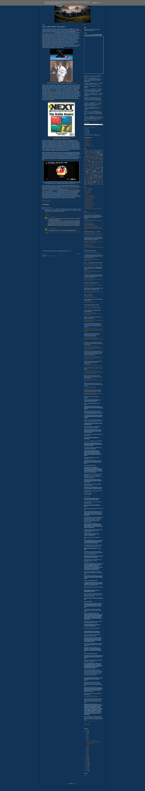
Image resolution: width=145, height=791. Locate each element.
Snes (102, 177)
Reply (46, 212)
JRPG (101, 161)
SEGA (89, 177)
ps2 (101, 169)
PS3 (85, 171)
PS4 (85, 172)
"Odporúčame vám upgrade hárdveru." (91, 696)
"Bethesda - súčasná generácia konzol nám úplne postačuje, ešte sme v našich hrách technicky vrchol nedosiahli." (93, 330)
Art (95, 151)
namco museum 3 (86, 166)
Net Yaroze (94, 167)
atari (46, 201)
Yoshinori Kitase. (87, 496)
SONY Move (101, 178)
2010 (86, 767)
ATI (87, 152)
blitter (96, 83)
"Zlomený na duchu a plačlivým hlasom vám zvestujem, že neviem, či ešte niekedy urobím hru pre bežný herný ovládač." (93, 357)
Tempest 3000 (76, 189)
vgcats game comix (88, 207)
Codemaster (95, 153)
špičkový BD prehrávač (92, 475)
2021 (86, 731)
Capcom (100, 152)
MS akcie (86, 141)
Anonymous (90, 111)
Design (97, 155)
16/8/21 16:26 (53, 217)
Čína (88, 153)
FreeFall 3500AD (45, 190)
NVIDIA (85, 168)
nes (91, 167)
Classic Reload (87, 191)
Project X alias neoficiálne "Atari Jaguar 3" (93, 742)
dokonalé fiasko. (91, 458)
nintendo (99, 167)
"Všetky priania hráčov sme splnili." (90, 387)
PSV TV (96, 174)
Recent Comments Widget (92, 120)
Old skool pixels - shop (89, 195)
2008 (86, 770)
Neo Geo (98, 166)
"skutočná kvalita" (87, 150)
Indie (97, 161)
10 (86, 736)
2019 (86, 758)
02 (86, 753)
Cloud (91, 153)
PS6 (101, 173)
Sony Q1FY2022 (88, 143)
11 (86, 734)
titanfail (98, 180)
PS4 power (95, 172)
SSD (97, 179)
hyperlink (69, 250)
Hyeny (90, 161)
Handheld (86, 160)
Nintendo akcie (87, 140)
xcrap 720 (101, 183)
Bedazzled (55, 191)
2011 (86, 766)
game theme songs (88, 200)
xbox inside (96, 183)
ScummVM (85, 177)
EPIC (85, 157)
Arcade (92, 151)
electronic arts (95, 156)
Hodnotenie (86, 161)
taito (95, 180)
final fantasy (93, 157)
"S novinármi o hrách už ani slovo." (90, 212)
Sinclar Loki (53, 89)
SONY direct (95, 178)
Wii (90, 183)
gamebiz (93, 158)
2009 (86, 769)
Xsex (93, 184)
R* (102, 174)
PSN (85, 174)
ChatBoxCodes (86, 34)
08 (86, 739)
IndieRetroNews (88, 192)
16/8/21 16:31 (53, 228)
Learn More (94, 2)
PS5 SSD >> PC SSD (90, 743)
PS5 (100, 172)
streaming (85, 180)
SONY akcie (87, 139)
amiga (85, 151)
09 (86, 737)
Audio (90, 152)
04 (86, 750)
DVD (85, 156)
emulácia (100, 156)
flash (98, 157)
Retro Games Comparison (90, 197)
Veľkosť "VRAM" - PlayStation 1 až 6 (92, 740)
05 (86, 748)
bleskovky (95, 152)
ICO (94, 161)
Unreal (101, 180)
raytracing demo (65, 187)
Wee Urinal (86, 183)
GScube (96, 159)
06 (86, 747)
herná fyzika (92, 160)
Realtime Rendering (88, 199)
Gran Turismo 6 (91, 159)
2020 (86, 756)
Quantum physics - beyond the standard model (93, 208)
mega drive (99, 162)
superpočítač (91, 180)
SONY (89, 178)
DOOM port (55, 190)
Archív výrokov (87, 724)
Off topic (89, 168)
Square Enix (93, 179)
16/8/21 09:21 (49, 207)
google (99, 158)
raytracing (87, 175)
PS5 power (96, 173)
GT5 (100, 159)
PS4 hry (89, 172)
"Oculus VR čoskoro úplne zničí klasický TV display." (93, 264)
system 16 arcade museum (90, 196)
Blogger (74, 783)
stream (101, 179)
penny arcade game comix (90, 204)
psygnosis (99, 174)
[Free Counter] (86, 777)
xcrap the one (88, 184)
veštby (91, 182)
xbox (93, 183)
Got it (99, 2)
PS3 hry (90, 171)
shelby (93, 177)
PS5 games (91, 173)
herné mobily (99, 160)
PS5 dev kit (85, 173)
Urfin (89, 97)
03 (86, 751)
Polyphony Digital (92, 169)
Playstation (86, 169)
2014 (86, 761)
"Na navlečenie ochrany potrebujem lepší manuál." (93, 365)
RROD (99, 175)
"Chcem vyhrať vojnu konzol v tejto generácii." (92, 252)
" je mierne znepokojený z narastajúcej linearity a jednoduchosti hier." (93, 339)
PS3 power (98, 171)
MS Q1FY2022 (87, 144)
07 (86, 745)
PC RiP (94, 168)
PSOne (89, 174)
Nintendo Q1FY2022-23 (89, 145)
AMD (101, 150)
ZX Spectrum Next (98, 184)
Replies (47, 215)
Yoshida (93, 257)
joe (48, 217)
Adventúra (96, 150)
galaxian (90, 158)
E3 (88, 156)
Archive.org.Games (88, 189)
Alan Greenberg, (87, 440)
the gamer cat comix (88, 203)
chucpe (95, 231)
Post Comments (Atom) (51, 255)
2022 (86, 730)
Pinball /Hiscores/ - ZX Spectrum (90, 127)
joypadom (73, 82)
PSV (92, 174)
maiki (46, 207)
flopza (102, 157)
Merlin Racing (70, 189)
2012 (86, 764)
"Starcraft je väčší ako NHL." (89, 302)
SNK (85, 178)
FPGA (86, 158)
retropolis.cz (87, 193)
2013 (86, 763)
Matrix (94, 162)
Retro (48, 201)
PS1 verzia (76, 183)
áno (86, 262)
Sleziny (97, 177)
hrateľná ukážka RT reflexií (74, 187)
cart (84, 153)
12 (86, 733)
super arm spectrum (98, 107)
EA (90, 156)
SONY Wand (87, 179)
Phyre (100, 168)
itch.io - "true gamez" (89, 188)
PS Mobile (97, 169)
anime (89, 151)
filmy (88, 157)
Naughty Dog (93, 166)
